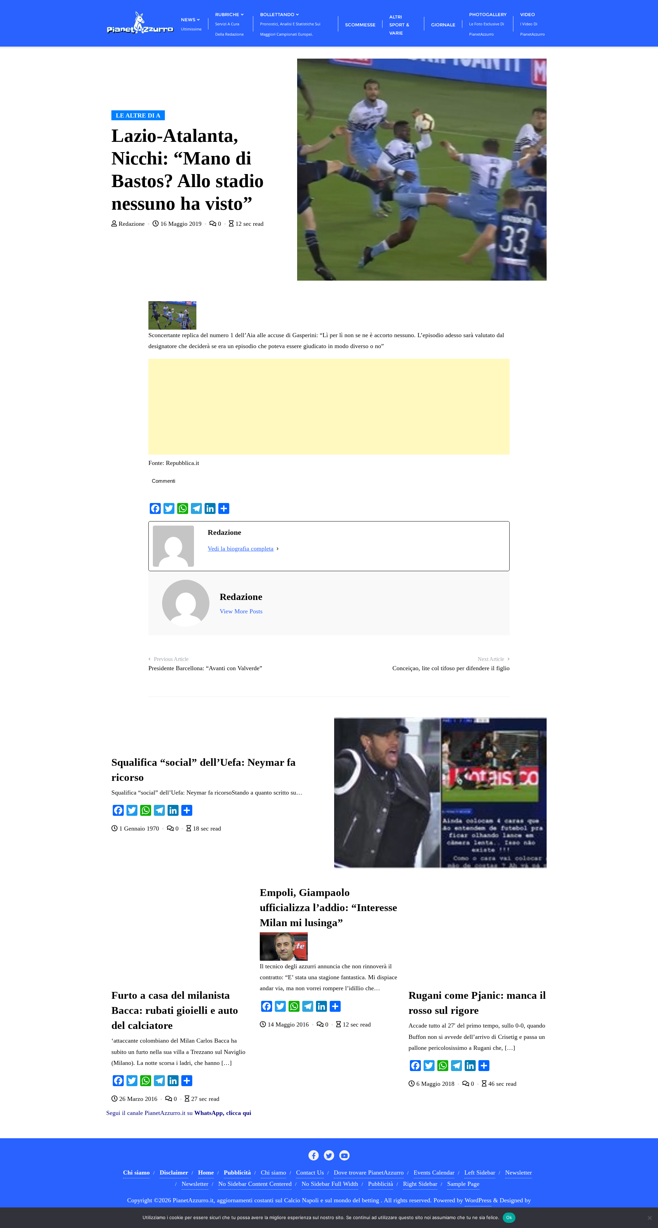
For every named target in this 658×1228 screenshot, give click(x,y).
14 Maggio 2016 (288, 1024)
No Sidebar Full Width (330, 1183)
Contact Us (310, 1172)
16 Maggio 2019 (181, 223)
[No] (649, 1217)
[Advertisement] (328, 407)
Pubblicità (380, 1183)
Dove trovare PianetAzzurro (369, 1172)
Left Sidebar (479, 1172)
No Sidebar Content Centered (255, 1183)
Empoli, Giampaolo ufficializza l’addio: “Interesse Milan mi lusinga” (328, 908)
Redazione (131, 223)
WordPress (478, 1200)
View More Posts (241, 611)
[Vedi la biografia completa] (277, 548)
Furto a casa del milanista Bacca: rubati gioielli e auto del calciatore (174, 1010)
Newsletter (518, 1172)
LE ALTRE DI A (138, 115)
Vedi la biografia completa (240, 548)
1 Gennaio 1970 (139, 828)
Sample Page (463, 1183)
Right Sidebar (420, 1183)
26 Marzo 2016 (138, 1098)
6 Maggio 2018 (435, 1083)
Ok (509, 1217)
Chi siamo (273, 1172)
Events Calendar (434, 1172)
